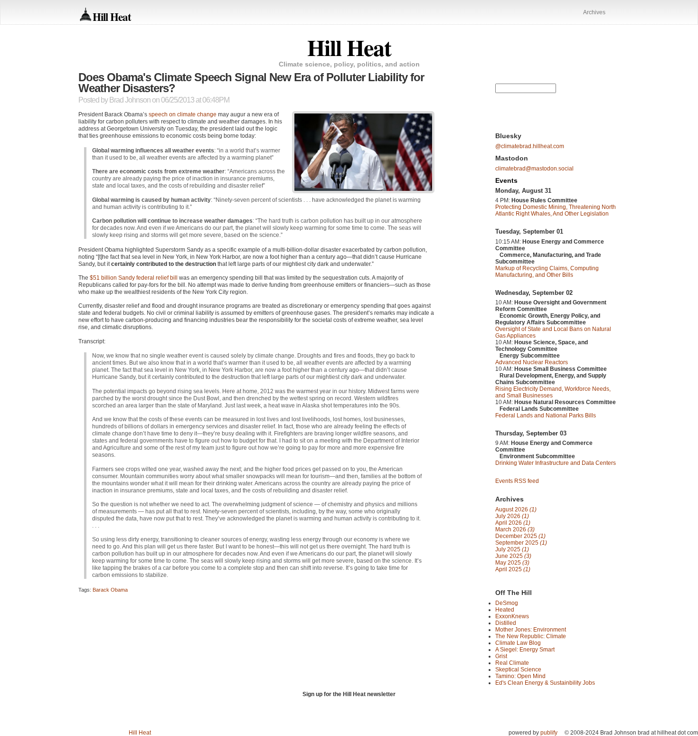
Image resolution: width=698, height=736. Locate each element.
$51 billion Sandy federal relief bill (134, 277)
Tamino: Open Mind (520, 676)
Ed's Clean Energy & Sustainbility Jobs (545, 682)
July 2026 (512, 516)
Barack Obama (110, 590)
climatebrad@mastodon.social (534, 168)
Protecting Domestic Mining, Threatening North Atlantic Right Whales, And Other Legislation (555, 210)
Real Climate (512, 663)
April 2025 (512, 569)
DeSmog (506, 603)
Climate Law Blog (518, 643)
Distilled (505, 623)
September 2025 (521, 542)
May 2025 (512, 562)
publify (548, 732)
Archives (594, 12)
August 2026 (516, 509)
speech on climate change (183, 114)
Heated (504, 609)
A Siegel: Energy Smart (525, 649)
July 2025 (512, 549)
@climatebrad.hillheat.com (529, 146)
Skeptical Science (518, 669)
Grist (501, 656)
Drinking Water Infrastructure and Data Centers (555, 463)
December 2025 (520, 536)
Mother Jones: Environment (530, 629)
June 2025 (513, 556)
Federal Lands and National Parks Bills (545, 415)
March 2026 (515, 529)
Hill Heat (112, 16)
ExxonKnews (512, 616)
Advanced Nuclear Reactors (531, 362)
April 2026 (512, 522)
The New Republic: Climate (530, 636)
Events (506, 180)
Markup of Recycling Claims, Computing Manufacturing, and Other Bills (547, 271)
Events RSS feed (517, 481)
